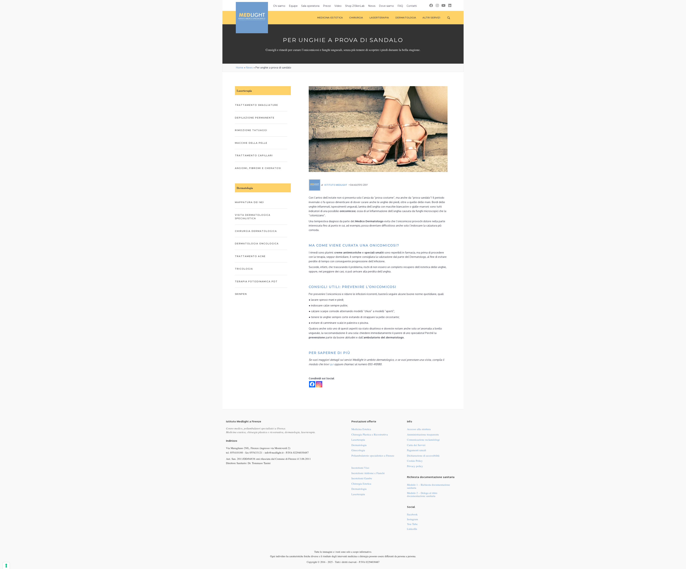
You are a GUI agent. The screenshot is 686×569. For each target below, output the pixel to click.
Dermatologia (359, 445)
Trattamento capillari (254, 155)
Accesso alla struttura (419, 429)
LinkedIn (412, 529)
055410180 (236, 452)
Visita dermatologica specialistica (252, 217)
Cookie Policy (415, 460)
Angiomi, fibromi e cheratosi (258, 168)
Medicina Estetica (361, 429)
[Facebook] (312, 384)
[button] (431, 5)
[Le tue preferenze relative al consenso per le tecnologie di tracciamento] (6, 565)
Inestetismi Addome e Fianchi (368, 473)
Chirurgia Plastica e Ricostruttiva (369, 434)
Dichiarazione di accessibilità (423, 455)
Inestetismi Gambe (361, 478)
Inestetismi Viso (360, 467)
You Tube (412, 524)
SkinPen (241, 294)
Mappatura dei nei (249, 202)
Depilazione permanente (255, 117)
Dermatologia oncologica (257, 243)
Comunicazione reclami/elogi (423, 439)
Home (239, 67)
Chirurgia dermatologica (256, 231)
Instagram (412, 519)
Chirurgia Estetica (361, 483)
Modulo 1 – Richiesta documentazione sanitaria (428, 486)
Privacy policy (415, 466)
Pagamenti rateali (416, 450)
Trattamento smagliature (256, 105)
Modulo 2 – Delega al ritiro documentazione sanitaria (422, 494)
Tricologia (244, 268)
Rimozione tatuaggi (251, 130)
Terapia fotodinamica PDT (256, 281)
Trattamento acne (250, 256)
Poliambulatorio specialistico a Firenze (372, 455)
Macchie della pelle (251, 143)
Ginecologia (358, 450)
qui (332, 364)
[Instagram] (319, 384)
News (249, 67)
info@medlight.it (274, 452)
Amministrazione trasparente (423, 434)
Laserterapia (358, 439)
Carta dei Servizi (416, 445)
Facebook (412, 514)
